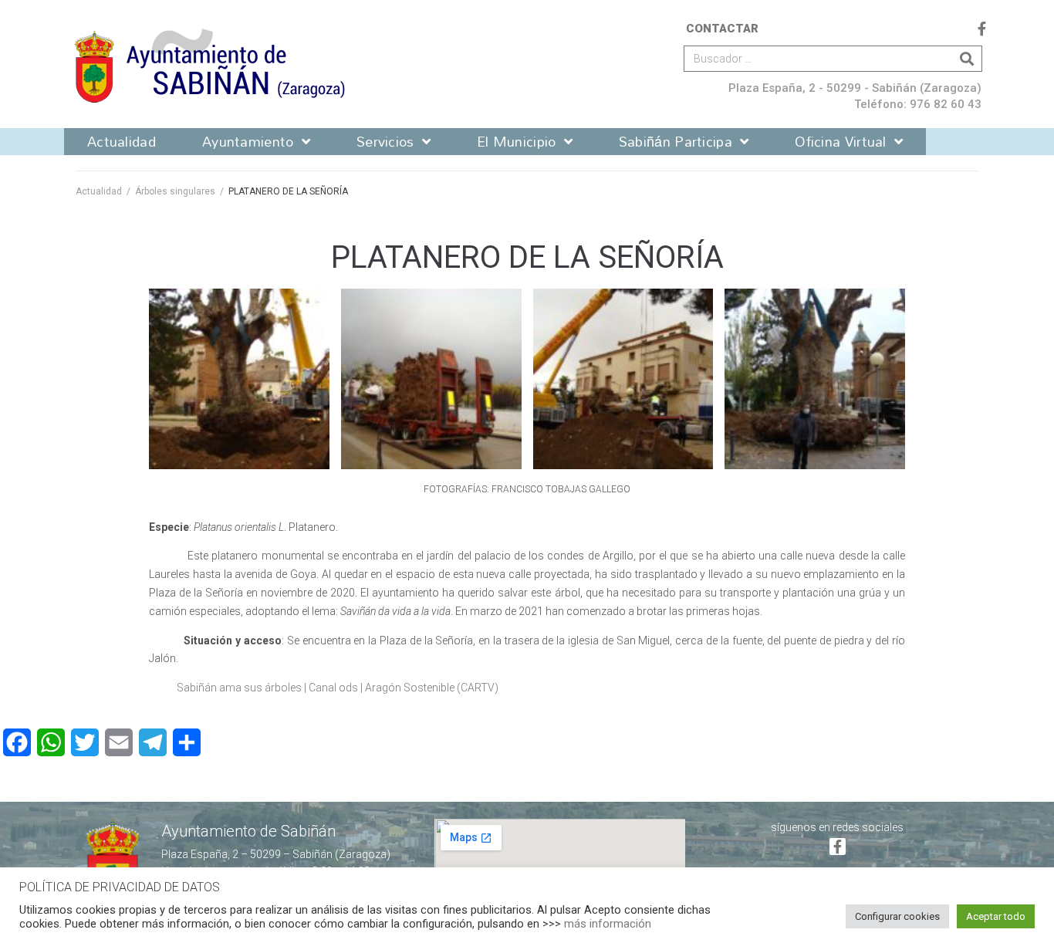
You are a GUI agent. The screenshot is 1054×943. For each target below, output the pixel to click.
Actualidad (99, 191)
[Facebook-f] (981, 28)
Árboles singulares (175, 191)
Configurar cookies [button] (897, 916)
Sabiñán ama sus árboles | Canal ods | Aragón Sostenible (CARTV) (337, 687)
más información (607, 924)
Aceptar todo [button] (995, 916)
